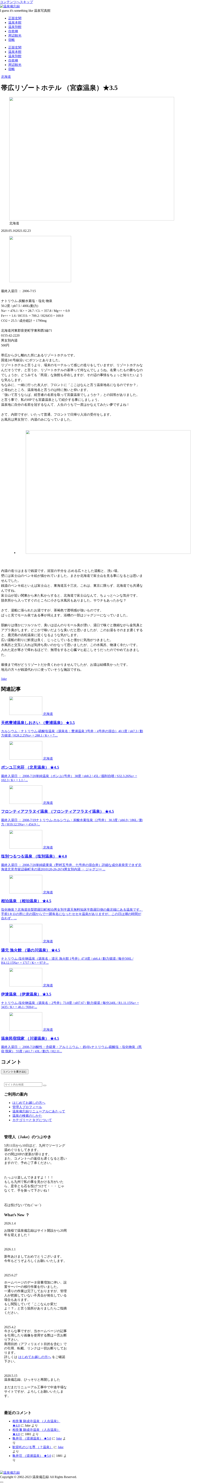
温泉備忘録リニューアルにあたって (38, 1111)
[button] (44, 1085)
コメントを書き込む (15, 1071)
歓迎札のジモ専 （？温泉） (32, 1447)
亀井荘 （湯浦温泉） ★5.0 (31, 1438)
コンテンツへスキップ (16, 2)
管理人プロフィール (27, 1107)
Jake (59, 1438)
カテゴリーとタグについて (32, 1120)
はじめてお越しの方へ (28, 1102)
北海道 (6, 76)
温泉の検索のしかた (27, 1115)
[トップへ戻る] (1, 1482)
